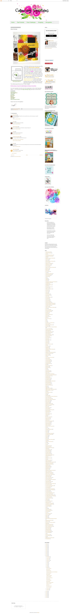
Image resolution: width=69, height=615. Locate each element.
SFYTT (46, 438)
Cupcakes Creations (48, 305)
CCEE (46, 278)
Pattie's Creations (48, 405)
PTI (46, 394)
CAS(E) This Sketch (48, 274)
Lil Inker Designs (48, 359)
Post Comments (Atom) (17, 156)
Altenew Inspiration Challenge (50, 261)
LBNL (46, 356)
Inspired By (47, 351)
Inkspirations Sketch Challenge (50, 349)
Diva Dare (47, 313)
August (47, 561)
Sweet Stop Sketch (48, 478)
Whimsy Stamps (48, 528)
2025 (46, 545)
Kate (13, 143)
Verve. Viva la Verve (48, 513)
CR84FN (47, 279)
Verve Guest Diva (48, 509)
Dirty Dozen (47, 312)
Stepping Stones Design (49, 472)
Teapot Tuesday (48, 482)
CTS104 (47, 280)
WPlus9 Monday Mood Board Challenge (51, 518)
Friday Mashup (48, 333)
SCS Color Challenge (49, 429)
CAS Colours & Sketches (49, 273)
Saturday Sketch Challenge (49, 447)
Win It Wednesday (48, 530)
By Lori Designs (48, 271)
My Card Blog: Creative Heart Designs (18, 139)
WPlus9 (47, 517)
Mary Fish (12, 96)
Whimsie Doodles (48, 527)
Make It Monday (48, 370)
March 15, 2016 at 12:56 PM (17, 140)
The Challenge (48, 487)
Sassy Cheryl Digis (48, 445)
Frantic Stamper (48, 330)
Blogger (38, 612)
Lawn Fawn (47, 358)
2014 (46, 592)
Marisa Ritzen (13, 95)
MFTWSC (47, 366)
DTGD (46, 308)
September (48, 560)
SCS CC (47, 428)
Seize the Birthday (48, 449)
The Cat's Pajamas (48, 486)
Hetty (13, 131)
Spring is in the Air (48, 583)
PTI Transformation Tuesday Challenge (51, 396)
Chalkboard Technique (49, 284)
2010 (46, 597)
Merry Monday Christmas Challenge (51, 374)
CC (46, 277)
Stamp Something (48, 466)
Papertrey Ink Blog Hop (49, 403)
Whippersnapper (48, 529)
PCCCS (47, 393)
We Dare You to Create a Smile (50, 522)
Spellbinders (47, 465)
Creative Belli (47, 300)
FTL (46, 320)
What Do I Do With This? (49, 525)
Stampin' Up (47, 469)
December (48, 556)
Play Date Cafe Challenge (49, 409)
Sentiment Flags (48, 451)
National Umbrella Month (49, 582)
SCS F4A (47, 430)
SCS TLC (47, 435)
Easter (46, 317)
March (47, 567)
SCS (46, 427)
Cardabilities (47, 283)
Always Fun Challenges (49, 263)
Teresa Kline (12, 98)
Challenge (47, 285)
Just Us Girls (47, 354)
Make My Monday (48, 371)
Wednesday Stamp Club (49, 524)
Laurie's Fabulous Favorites (49, 357)
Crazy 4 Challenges (48, 297)
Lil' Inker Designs (48, 361)
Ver (46, 507)
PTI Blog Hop (47, 395)
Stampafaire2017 (48, 467)
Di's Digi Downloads (48, 311)
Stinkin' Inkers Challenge (49, 473)
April (47, 566)
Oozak (46, 391)
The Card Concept (48, 484)
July (47, 562)
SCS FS (47, 431)
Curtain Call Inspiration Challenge (50, 307)
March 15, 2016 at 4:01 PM (16, 146)
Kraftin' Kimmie (48, 355)
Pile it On (47, 406)
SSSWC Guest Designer (49, 441)
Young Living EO (48, 532)
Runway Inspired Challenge (49, 426)
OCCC (46, 386)
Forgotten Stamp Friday (49, 329)
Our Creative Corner (48, 392)
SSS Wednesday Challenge (49, 439)
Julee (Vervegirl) (15, 126)
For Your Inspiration (48, 328)
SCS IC (47, 432)
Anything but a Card (48, 264)
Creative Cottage (48, 301)
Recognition (49, 22)
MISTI (46, 368)
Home (12, 22)
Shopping (40, 22)
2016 (46, 555)
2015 (46, 591)
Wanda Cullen (51, 40)
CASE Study (47, 276)
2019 (46, 552)
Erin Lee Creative (48, 318)
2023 (46, 547)
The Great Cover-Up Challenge (50, 489)
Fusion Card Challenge (49, 334)
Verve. (46, 512)
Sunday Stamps (48, 476)
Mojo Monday (14, 109)
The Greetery (47, 490)
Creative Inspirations (48, 302)
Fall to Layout (47, 323)
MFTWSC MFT (48, 367)
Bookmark (47, 270)
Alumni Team (47, 262)
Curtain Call (47, 306)
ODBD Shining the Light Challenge (50, 389)
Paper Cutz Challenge (49, 398)
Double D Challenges (49, 314)
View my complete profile (48, 48)
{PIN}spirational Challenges (49, 537)
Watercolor (47, 521)
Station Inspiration (48, 471)
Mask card (47, 372)
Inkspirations (47, 348)
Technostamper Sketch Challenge (50, 483)
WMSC (47, 516)
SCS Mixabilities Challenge (49, 433)
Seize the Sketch (48, 450)
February (47, 588)
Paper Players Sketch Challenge (50, 399)
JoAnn (14, 121)
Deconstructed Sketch (49, 310)
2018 (46, 553)
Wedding (47, 523)
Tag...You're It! (47, 480)
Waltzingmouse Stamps (49, 520)
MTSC (46, 369)
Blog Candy (47, 269)
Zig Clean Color (48, 534)
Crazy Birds (47, 298)
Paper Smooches (48, 400)
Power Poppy (47, 410)
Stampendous (47, 468)
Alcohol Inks (47, 259)
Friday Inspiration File (49, 332)
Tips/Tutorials (20, 22)
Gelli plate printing (48, 335)
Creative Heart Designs (16, 136)
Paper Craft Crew (48, 397)
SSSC (46, 440)
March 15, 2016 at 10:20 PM (17, 151)
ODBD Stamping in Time (49, 390)
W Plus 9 (47, 515)
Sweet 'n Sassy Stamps (49, 477)
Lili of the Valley (48, 362)
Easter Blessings (48, 570)
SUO (46, 444)
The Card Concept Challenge (50, 485)
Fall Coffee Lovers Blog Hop (49, 322)
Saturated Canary (48, 446)
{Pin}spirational (48, 538)
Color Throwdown (48, 568)
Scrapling (47, 448)
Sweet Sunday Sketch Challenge (50, 479)
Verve (17, 109)
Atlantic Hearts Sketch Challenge (50, 267)
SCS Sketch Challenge (49, 434)
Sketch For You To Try (49, 577)
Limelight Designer (48, 363)
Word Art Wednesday (48, 531)
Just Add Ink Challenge (49, 353)
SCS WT (47, 436)
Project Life (47, 412)
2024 (46, 546)
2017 (46, 554)
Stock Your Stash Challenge (49, 474)
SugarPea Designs (48, 475)
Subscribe (51, 35)
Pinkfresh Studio (48, 407)
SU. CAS (47, 443)
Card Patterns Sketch (48, 282)
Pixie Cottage (47, 408)
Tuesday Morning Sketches (49, 504)
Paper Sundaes (48, 401)
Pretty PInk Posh (48, 411)
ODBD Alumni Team (48, 388)
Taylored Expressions (49, 481)
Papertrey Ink (47, 402)
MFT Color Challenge (49, 365)
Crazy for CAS (48, 299)
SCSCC (47, 437)
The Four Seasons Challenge (50, 488)
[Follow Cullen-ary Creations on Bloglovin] (49, 60)
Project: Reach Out (48, 413)
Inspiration (47, 350)
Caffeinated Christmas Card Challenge (51, 281)
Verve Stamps (47, 511)
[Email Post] (21, 108)
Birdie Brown (47, 268)
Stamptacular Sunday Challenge (50, 470)
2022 (46, 548)
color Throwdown (48, 535)
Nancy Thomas (15, 149)
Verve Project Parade (48, 510)
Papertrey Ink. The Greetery (49, 404)
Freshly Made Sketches (49, 331)
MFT (46, 364)
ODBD (46, 387)
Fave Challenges (31, 22)
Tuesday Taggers (48, 505)
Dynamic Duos (48, 316)
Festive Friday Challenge (49, 324)
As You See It (47, 266)
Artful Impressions (48, 265)
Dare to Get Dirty (48, 309)
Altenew (47, 260)
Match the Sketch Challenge (49, 373)
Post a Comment (14, 153)
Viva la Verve (47, 514)
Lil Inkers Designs (48, 360)
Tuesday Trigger (48, 506)
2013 (46, 593)
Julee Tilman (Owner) (14, 92)
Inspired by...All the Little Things (50, 352)
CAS (46, 272)
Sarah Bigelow (13, 97)
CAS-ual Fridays (48, 275)
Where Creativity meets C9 (49, 526)
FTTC (46, 321)
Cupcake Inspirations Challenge (50, 303)
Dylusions (47, 315)
